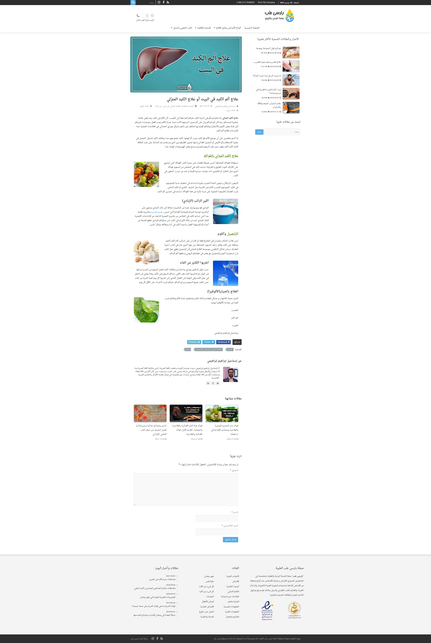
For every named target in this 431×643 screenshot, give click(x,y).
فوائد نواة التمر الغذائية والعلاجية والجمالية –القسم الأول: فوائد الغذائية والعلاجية (187, 430)
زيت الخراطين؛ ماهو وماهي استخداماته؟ (268, 91)
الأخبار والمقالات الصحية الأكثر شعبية (278, 39)
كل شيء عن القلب (206, 586)
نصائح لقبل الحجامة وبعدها (268, 48)
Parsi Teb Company (266, 2)
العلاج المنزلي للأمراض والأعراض (209, 349)
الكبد (188, 349)
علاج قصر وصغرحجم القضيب (267, 62)
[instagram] (159, 2)
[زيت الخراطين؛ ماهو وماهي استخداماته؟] (291, 93)
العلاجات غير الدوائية (230, 596)
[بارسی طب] (279, 15)
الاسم (234, 512)
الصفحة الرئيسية (252, 28)
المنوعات (210, 596)
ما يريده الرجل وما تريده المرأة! (267, 76)
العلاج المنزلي (175, 106)
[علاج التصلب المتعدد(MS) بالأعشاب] (291, 107)
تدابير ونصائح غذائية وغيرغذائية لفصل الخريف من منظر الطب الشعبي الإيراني (151, 430)
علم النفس (210, 581)
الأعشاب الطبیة (232, 576)
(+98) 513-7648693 (246, 2)
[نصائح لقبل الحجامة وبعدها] (291, 52)
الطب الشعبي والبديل (182, 28)
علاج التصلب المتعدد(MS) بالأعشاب (269, 105)
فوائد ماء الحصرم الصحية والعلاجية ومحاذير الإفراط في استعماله (224, 430)
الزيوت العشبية (232, 586)
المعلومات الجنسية (231, 607)
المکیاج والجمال (232, 617)
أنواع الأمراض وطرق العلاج (228, 28)
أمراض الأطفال (208, 602)
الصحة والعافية (204, 28)
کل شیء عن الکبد (162, 106)
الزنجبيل (232, 234)
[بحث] (133, 2)
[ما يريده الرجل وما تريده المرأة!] (291, 79)
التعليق (234, 470)
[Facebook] (163, 2)
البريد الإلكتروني (230, 526)
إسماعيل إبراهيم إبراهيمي (225, 106)
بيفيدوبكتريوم (157, 212)
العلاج (230, 349)
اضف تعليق (144, 106)
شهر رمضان (209, 576)
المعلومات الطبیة (232, 612)
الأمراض (235, 581)
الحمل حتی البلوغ (206, 612)
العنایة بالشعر (233, 602)
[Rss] (168, 2)
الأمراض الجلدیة (207, 607)
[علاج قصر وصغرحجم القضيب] (291, 66)
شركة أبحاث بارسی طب (139, 638)
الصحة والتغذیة (187, 106)
